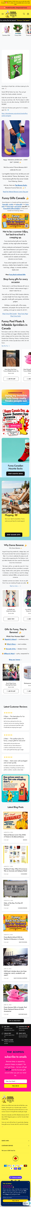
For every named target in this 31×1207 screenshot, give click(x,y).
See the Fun (5, 346)
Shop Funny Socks (15, 316)
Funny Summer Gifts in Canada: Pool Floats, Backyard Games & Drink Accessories (15, 1009)
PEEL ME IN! (15, 1086)
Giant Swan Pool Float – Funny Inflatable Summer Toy (11, 370)
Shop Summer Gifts (13, 535)
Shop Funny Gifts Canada (9, 314)
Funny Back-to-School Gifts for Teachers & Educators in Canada (14, 938)
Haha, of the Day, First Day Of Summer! (13, 904)
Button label (15, 426)
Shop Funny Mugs (23, 314)
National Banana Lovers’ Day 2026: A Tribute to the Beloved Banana (15, 836)
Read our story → (14, 586)
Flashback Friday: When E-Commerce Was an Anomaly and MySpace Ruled (15, 870)
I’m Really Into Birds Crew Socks (11, 610)
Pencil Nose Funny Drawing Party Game (11, 684)
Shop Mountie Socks (15, 474)
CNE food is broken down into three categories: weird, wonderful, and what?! (15, 973)
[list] (15, 34)
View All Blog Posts (15, 1020)
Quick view (11, 619)
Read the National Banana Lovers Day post (15, 192)
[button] (2, 14)
